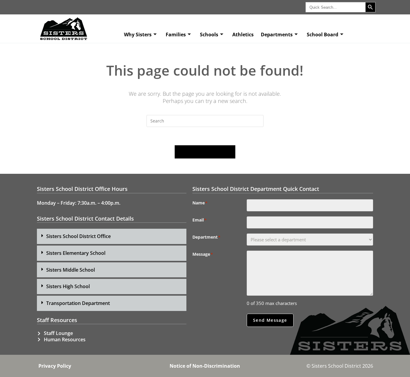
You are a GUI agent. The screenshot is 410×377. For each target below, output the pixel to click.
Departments (277, 34)
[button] (111, 236)
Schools (209, 34)
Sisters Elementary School (75, 253)
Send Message (270, 320)
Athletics (243, 34)
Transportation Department (78, 303)
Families (176, 34)
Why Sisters (138, 34)
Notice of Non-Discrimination (205, 366)
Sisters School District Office (78, 236)
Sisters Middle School (70, 270)
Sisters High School (68, 286)
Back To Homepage (205, 152)
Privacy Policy (54, 366)
